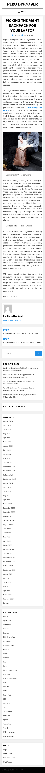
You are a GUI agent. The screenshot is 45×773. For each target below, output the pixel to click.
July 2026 (7, 425)
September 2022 (9, 520)
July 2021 (6, 578)
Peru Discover (22, 4)
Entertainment (8, 645)
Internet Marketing (9, 678)
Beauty (6, 629)
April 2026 (7, 438)
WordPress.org (8, 762)
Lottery (6, 687)
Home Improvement (10, 670)
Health (5, 662)
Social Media (7, 711)
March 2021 (7, 595)
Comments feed (9, 758)
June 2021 (7, 582)
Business (6, 633)
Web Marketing (8, 736)
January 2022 (8, 553)
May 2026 (6, 434)
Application (7, 621)
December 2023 (9, 467)
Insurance (6, 674)
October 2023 (8, 475)
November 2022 (9, 512)
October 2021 (8, 566)
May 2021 (6, 587)
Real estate (7, 695)
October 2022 (8, 516)
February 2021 (8, 599)
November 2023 (9, 471)
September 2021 (9, 570)
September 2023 (9, 479)
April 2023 (7, 500)
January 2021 (8, 603)
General (6, 658)
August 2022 (8, 525)
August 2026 (8, 421)
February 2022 (8, 549)
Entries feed (7, 754)
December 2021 (9, 558)
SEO (4, 699)
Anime (5, 616)
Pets (5, 691)
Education (6, 641)
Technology (7, 724)
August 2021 (7, 574)
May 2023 (6, 496)
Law (4, 683)
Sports (5, 720)
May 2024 (6, 458)
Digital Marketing (9, 637)
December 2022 (9, 508)
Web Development (9, 732)
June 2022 (7, 533)
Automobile (7, 625)
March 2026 (7, 442)
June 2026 (7, 429)
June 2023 (7, 491)
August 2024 (8, 446)
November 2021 (9, 562)
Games (5, 654)
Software (6, 716)
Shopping (13, 296)
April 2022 (7, 541)
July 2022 (7, 529)
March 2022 (7, 545)
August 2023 (8, 483)
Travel (5, 728)
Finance (6, 650)
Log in (5, 750)
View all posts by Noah (12, 321)
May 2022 (6, 537)
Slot (4, 707)
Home (5, 666)
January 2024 (8, 463)
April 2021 (6, 591)
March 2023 (7, 504)
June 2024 (7, 454)
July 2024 (7, 450)
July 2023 (7, 487)
